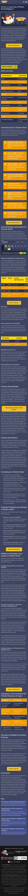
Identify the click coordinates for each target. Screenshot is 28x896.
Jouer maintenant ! (14, 45)
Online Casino (14, 848)
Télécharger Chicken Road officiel (14, 408)
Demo (22, 848)
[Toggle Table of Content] (14, 67)
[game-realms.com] (4, 1)
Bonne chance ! (14, 302)
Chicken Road (7, 848)
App (19, 848)
